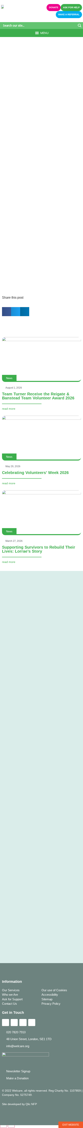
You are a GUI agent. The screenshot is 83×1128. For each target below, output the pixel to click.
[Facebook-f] (5, 1022)
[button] (44, 33)
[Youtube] (31, 1022)
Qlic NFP (31, 1104)
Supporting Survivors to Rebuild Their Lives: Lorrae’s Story (38, 549)
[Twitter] (14, 1022)
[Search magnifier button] (79, 25)
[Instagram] (22, 1022)
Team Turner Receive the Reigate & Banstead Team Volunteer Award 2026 (38, 396)
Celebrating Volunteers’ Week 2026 (35, 472)
